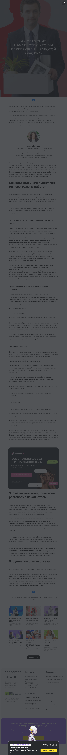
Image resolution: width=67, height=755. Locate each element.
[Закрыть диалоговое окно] (64, 2)
